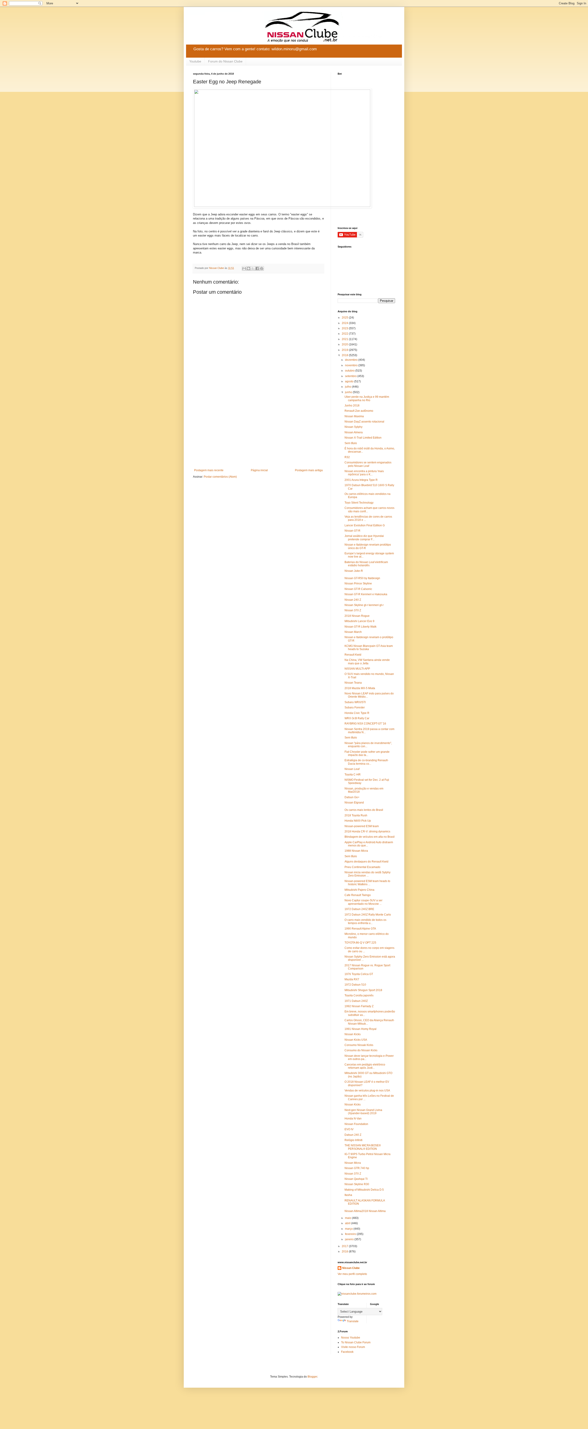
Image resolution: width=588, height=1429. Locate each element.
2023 (345, 328)
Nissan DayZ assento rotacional (364, 421)
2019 (345, 350)
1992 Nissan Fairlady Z (359, 1006)
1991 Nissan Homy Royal (360, 1029)
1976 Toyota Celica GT (359, 974)
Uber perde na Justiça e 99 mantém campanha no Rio (367, 398)
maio (348, 1218)
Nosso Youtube (350, 1337)
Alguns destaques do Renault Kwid (366, 861)
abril (348, 1223)
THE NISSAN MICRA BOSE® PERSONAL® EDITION (363, 1147)
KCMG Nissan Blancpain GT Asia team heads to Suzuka (369, 647)
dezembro (351, 359)
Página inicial (259, 470)
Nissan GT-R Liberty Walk (360, 626)
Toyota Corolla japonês (359, 995)
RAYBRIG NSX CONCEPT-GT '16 (365, 723)
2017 (345, 1246)
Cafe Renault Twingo (358, 895)
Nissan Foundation (356, 1124)
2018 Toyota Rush (356, 815)
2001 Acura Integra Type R (361, 480)
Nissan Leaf (352, 769)
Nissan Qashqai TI (356, 1179)
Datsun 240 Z (353, 1134)
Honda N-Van (353, 1118)
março (349, 1228)
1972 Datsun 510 (355, 984)
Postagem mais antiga (309, 470)
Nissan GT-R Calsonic (358, 589)
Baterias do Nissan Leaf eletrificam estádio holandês (366, 564)
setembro (351, 376)
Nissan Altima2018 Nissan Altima (365, 1211)
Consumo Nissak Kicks (359, 1045)
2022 (345, 333)
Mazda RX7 (352, 979)
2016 (345, 1251)
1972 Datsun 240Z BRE (359, 909)
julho (348, 386)
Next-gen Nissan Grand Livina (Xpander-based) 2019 (363, 1111)
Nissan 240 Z (353, 599)
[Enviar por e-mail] (244, 268)
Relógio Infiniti (353, 1140)
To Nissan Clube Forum (355, 1342)
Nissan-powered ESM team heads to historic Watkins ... (367, 882)
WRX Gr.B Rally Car (357, 718)
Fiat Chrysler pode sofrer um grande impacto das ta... (367, 753)
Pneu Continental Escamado (362, 867)
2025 (345, 317)
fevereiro (351, 1234)
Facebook (347, 1351)
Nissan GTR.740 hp (357, 1168)
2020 (345, 344)
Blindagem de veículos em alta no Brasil (370, 836)
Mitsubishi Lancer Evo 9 (359, 621)
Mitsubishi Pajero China (359, 889)
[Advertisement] (258, 431)
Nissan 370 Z (353, 610)
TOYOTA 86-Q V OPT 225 (360, 942)
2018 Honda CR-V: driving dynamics (367, 831)
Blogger (312, 1376)
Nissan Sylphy (353, 426)
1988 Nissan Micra (356, 850)
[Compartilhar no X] (253, 268)
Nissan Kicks (353, 1034)
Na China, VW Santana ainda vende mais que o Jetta (367, 661)
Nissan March (353, 632)
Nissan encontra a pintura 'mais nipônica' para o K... (364, 473)
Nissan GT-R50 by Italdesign (362, 578)
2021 (345, 339)
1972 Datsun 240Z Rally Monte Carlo (368, 914)
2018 (345, 355)
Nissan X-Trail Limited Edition (363, 437)
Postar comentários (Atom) (220, 476)
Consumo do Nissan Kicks (361, 1050)
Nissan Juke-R (354, 570)
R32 (347, 457)
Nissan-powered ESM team (362, 826)
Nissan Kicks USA (356, 1039)
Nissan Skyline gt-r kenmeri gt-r (364, 605)
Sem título (351, 443)
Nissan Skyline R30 (357, 1184)
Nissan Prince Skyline (358, 583)
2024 (345, 323)
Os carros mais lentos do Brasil (364, 810)
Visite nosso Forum (353, 1347)
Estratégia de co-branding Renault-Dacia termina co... (366, 762)
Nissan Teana (353, 682)
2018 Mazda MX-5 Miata (360, 688)
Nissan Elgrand (354, 802)
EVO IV (349, 1129)
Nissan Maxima (354, 416)
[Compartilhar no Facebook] (257, 268)
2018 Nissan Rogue (357, 615)
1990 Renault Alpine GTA (360, 928)
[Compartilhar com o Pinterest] (261, 268)
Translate (353, 1321)
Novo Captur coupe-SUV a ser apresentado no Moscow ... (363, 902)
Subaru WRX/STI (355, 702)
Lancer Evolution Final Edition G (365, 525)
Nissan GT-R (352, 530)
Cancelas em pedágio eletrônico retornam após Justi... (365, 1066)
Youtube (195, 61)
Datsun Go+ (352, 797)
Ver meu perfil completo (352, 1274)
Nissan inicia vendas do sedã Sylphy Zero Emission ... (367, 874)
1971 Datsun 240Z (356, 1001)
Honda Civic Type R (357, 713)
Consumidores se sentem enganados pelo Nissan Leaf (368, 464)
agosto (349, 381)
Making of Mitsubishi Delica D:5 (364, 1189)
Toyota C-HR (353, 774)
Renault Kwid (353, 654)
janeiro (349, 1239)
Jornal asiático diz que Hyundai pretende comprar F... (364, 537)
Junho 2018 (352, 405)
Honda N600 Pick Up (358, 820)
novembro (351, 365)
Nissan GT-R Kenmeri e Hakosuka (366, 594)
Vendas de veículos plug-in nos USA (367, 1090)
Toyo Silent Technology (359, 502)
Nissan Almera (354, 432)
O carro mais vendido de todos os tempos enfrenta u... (365, 921)
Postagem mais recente (208, 470)
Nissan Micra (353, 1162)
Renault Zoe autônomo (359, 410)
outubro (350, 370)
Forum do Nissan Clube (225, 61)
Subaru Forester (355, 707)
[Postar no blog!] (248, 268)
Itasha (348, 1195)
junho (349, 392)
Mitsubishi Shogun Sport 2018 (363, 990)
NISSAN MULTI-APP (357, 668)
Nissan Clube (351, 1268)
